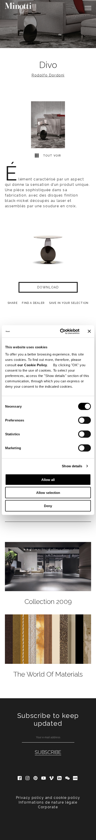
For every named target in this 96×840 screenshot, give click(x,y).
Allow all (48, 479)
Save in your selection (68, 303)
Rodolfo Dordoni (48, 75)
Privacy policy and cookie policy (48, 798)
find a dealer (33, 303)
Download (48, 287)
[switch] (84, 420)
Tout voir (51, 155)
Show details (72, 466)
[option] (48, 24)
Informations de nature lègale (48, 802)
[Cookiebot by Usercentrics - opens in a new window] (60, 331)
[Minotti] (18, 6)
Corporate (48, 807)
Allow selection (48, 493)
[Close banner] (89, 331)
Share (13, 303)
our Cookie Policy (32, 365)
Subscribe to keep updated (48, 719)
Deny (48, 506)
